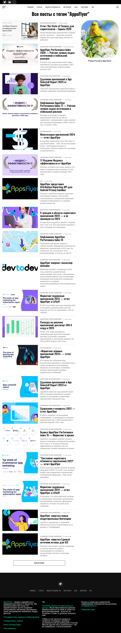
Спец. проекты (19, 617)
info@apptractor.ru (88, 606)
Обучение (84, 7)
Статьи (39, 7)
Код (76, 7)
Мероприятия (33, 617)
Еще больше (39, 563)
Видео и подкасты (52, 7)
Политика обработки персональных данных (57, 607)
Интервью (67, 7)
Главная (30, 7)
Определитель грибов (13, 621)
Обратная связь (88, 609)
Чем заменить (10, 628)
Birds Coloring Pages (12, 625)
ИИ (93, 7)
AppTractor (8, 602)
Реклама (7, 617)
